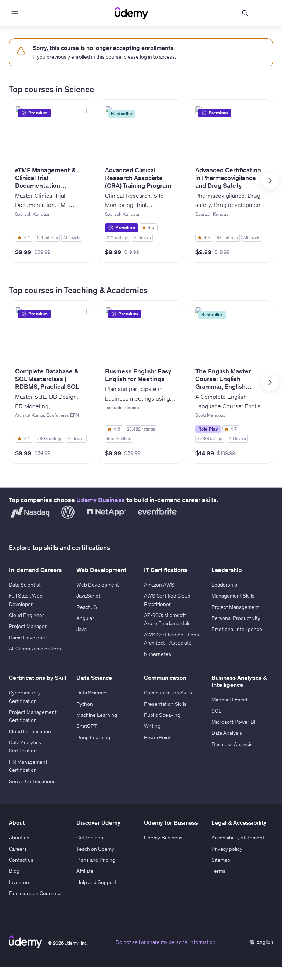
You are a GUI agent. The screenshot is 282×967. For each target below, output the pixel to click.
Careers (18, 849)
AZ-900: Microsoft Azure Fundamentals (167, 619)
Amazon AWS (159, 584)
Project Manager (28, 626)
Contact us (21, 860)
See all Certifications (32, 781)
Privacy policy (227, 849)
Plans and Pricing (95, 860)
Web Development (97, 584)
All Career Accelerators (35, 648)
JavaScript (88, 595)
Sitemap (221, 860)
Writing (152, 726)
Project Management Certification (33, 716)
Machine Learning (96, 715)
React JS (86, 607)
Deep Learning (93, 737)
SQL (216, 711)
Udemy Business (100, 500)
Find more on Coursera (35, 893)
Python (84, 704)
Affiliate (85, 871)
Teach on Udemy (95, 849)
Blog (14, 871)
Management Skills (233, 595)
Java (81, 629)
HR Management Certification (28, 766)
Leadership (224, 584)
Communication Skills (168, 692)
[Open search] (245, 13)
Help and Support (96, 882)
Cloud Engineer (26, 615)
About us (19, 837)
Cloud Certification (30, 731)
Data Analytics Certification (25, 746)
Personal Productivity (236, 618)
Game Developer (28, 637)
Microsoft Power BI (234, 722)
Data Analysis (227, 733)
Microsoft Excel (229, 699)
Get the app (89, 837)
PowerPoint (157, 737)
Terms (218, 871)
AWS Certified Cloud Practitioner (167, 599)
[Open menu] (14, 13)
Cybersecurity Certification (25, 696)
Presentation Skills (165, 704)
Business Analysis (232, 744)
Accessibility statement (238, 837)
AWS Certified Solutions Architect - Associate (171, 638)
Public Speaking (162, 715)
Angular (85, 618)
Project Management (235, 607)
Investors (19, 882)
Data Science (91, 692)
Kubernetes (157, 654)
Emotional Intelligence (237, 629)
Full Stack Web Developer (26, 599)
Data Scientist (25, 584)
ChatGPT (86, 726)
